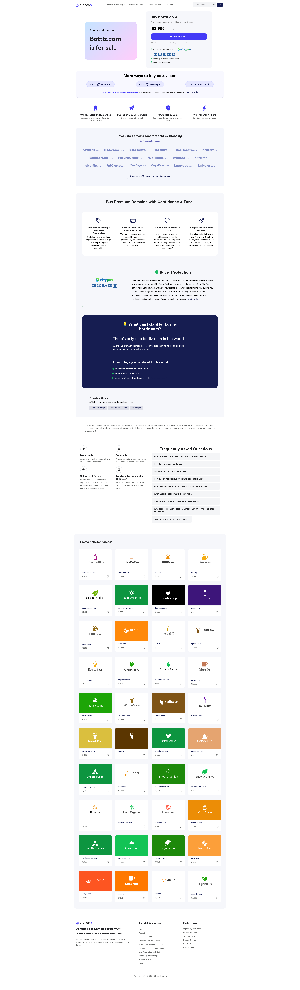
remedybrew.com (88, 751)
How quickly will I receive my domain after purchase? (178, 479)
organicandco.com (89, 608)
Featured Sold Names (148, 937)
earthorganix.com (125, 822)
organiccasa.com (88, 787)
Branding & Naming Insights (151, 944)
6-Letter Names (189, 944)
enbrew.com (86, 644)
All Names (171, 5)
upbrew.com (196, 644)
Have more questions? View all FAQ (171, 519)
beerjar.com (122, 751)
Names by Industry (115, 5)
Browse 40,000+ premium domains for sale (150, 176)
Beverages (136, 408)
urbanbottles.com (88, 572)
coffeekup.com (197, 751)
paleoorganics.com (125, 608)
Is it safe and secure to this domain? (171, 471)
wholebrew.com (124, 716)
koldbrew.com (196, 823)
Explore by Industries (192, 929)
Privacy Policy (145, 959)
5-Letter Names (189, 940)
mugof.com (195, 680)
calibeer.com (160, 715)
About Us (142, 933)
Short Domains (155, 5)
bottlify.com (195, 608)
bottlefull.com (160, 644)
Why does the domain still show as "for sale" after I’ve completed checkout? (184, 510)
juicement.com (160, 823)
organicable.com (161, 751)
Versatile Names (136, 5)
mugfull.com (122, 894)
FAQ (140, 929)
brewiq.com (195, 573)
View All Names (189, 948)
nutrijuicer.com (196, 858)
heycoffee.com (124, 572)
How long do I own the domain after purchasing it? (177, 501)
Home (141, 963)
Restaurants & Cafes (118, 408)
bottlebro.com (196, 716)
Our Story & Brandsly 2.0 (149, 952)
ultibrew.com (159, 572)
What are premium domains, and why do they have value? (180, 456)
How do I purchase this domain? (169, 464)
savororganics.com (198, 787)
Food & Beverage (98, 408)
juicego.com (86, 894)
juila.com (158, 894)
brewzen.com (87, 680)
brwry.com (86, 823)
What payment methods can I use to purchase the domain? (181, 486)
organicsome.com (88, 715)
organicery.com (124, 680)
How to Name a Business (149, 941)
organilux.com (196, 894)
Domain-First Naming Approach (152, 948)
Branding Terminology (148, 956)
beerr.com (122, 787)
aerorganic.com (124, 858)
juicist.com (122, 644)
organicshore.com (162, 680)
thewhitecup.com (161, 608)
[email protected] (159, 378)
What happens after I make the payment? (173, 494)
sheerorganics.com (162, 787)
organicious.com (161, 858)
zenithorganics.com (89, 858)
